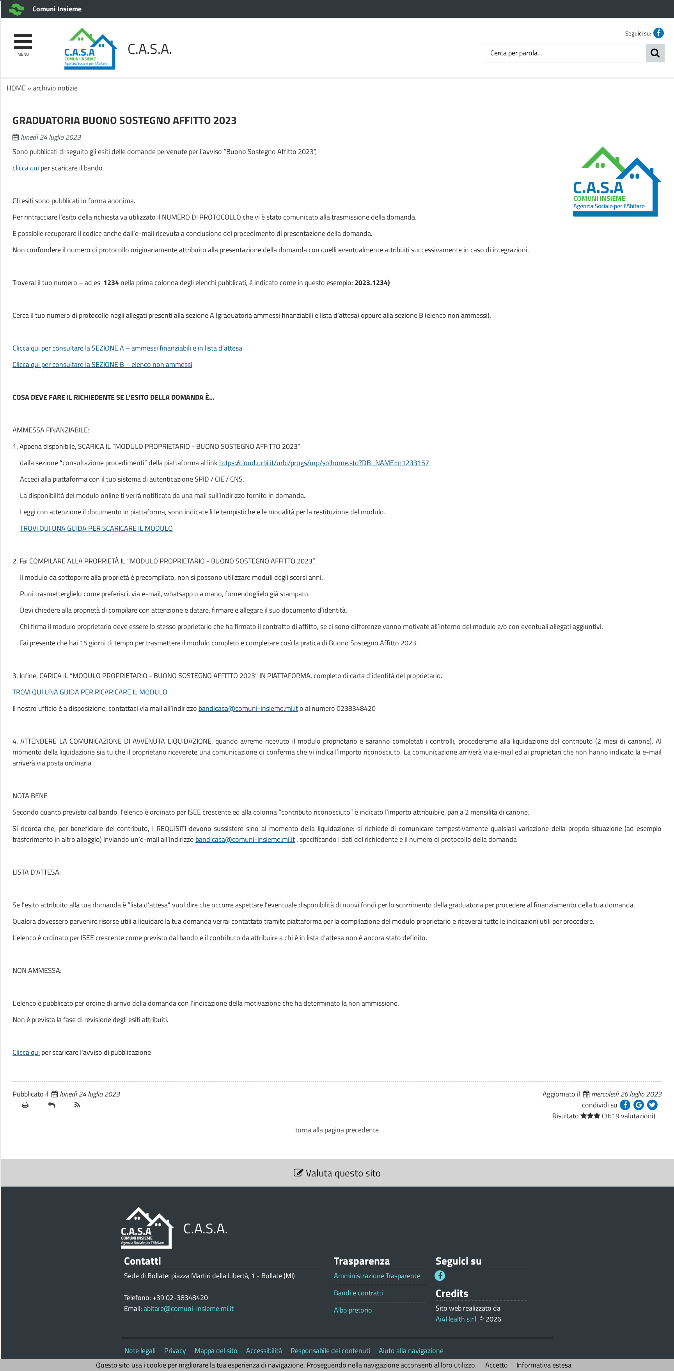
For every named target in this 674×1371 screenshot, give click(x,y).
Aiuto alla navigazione (411, 1350)
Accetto (496, 1365)
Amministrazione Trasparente (377, 1276)
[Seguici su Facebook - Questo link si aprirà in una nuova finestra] (658, 33)
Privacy (175, 1350)
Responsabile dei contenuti (330, 1350)
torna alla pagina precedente (337, 1130)
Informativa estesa (543, 1365)
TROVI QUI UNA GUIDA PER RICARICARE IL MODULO (89, 692)
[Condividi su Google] (638, 1105)
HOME (16, 88)
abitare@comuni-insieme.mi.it (189, 1308)
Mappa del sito (216, 1350)
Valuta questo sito (342, 1172)
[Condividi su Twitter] (652, 1105)
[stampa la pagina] (32, 1105)
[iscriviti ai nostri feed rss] (84, 1105)
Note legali (140, 1350)
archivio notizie (55, 88)
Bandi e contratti (358, 1293)
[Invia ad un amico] (58, 1105)
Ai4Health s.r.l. (457, 1319)
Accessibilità (264, 1350)
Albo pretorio (353, 1310)
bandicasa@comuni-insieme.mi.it (248, 708)
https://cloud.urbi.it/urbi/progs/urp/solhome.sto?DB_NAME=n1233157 (324, 462)
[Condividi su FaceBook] (625, 1105)
